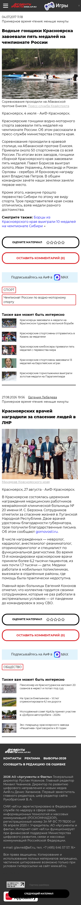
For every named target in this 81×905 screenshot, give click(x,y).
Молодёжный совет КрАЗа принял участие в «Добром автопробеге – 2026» (48, 713)
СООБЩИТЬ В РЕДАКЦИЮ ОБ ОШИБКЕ (34, 764)
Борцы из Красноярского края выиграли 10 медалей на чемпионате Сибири (39, 221)
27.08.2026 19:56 (13, 397)
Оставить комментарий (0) (40, 258)
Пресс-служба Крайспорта (48, 106)
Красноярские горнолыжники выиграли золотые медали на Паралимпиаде (46, 375)
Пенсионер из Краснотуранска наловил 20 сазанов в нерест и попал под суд (48, 686)
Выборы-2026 (54, 758)
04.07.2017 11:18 (12, 17)
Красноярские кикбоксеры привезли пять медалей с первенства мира (47, 348)
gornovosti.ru (47, 532)
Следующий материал (38, 893)
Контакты (12, 758)
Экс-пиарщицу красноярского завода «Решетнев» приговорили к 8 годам (44, 726)
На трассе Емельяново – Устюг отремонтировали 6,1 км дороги (40, 700)
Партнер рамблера (39, 885)
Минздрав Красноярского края (26, 482)
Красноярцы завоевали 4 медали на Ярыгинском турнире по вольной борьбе (47, 321)
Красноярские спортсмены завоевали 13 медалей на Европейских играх (46, 361)
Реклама (32, 758)
